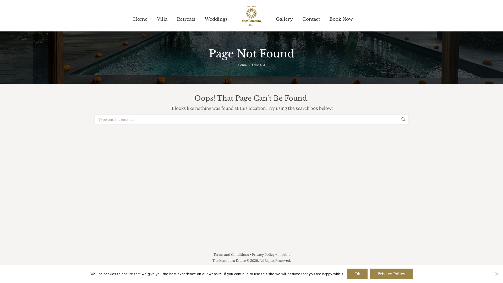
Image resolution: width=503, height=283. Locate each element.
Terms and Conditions (231, 254)
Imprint (283, 254)
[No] (496, 273)
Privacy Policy (263, 254)
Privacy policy (391, 273)
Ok (357, 273)
